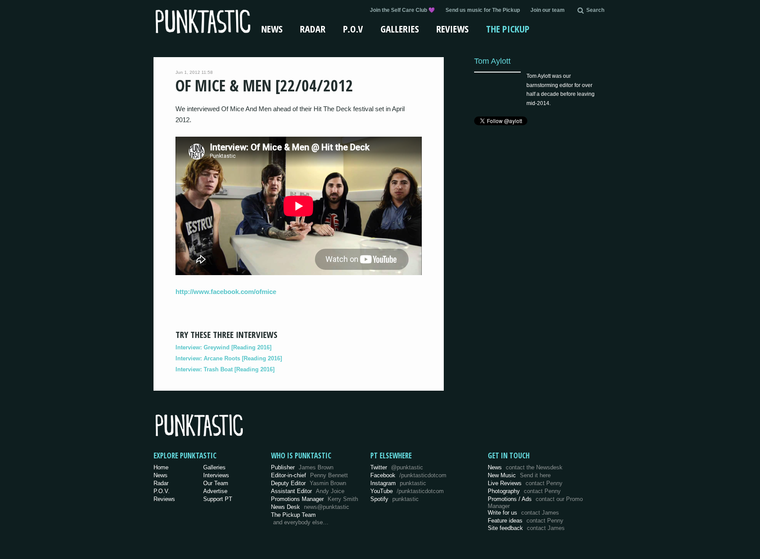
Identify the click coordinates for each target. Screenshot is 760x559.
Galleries (399, 28)
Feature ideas (525, 520)
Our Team (215, 483)
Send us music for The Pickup (483, 10)
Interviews (216, 475)
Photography (524, 491)
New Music (519, 475)
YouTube (407, 491)
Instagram (398, 483)
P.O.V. (161, 491)
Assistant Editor (307, 491)
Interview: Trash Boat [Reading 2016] (224, 369)
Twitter (396, 467)
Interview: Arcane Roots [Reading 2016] (228, 358)
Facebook (408, 475)
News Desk (310, 507)
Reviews (452, 28)
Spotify (394, 499)
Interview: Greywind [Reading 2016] (223, 347)
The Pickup (508, 28)
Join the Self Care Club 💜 (402, 10)
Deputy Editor (308, 483)
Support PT (217, 499)
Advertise (215, 491)
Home (160, 467)
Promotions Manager (314, 499)
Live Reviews (525, 483)
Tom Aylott (492, 60)
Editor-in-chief (309, 475)
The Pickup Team (293, 515)
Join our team (547, 10)
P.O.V (353, 28)
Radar (312, 28)
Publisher (302, 467)
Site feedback (526, 528)
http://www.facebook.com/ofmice (225, 291)
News (271, 28)
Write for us (523, 512)
